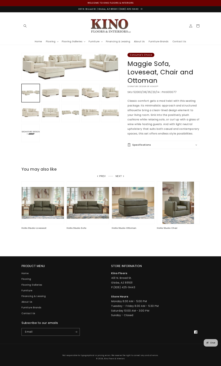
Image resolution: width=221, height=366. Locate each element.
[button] (25, 25)
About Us (27, 301)
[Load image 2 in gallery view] (50, 93)
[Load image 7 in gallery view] (50, 113)
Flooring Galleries (32, 284)
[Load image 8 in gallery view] (70, 113)
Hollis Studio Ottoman (124, 228)
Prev (102, 176)
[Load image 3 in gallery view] (70, 93)
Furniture (27, 290)
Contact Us (28, 313)
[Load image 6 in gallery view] (31, 113)
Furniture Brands (31, 307)
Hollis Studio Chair (167, 228)
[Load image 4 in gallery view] (90, 93)
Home (25, 273)
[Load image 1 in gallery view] (31, 93)
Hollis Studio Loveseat (34, 228)
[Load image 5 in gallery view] (110, 93)
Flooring (26, 279)
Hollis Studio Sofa (76, 228)
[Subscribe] (76, 332)
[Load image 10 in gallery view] (110, 113)
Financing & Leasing (34, 296)
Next (119, 176)
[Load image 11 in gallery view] (31, 133)
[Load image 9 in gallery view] (90, 113)
